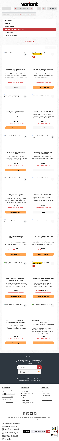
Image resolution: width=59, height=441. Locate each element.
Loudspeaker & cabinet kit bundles (14, 29)
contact (44, 391)
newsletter (45, 397)
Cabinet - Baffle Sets (10, 26)
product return (46, 395)
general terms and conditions (33, 380)
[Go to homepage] (29, 4)
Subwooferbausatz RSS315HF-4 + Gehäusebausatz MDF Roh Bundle (16, 321)
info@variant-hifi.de (7, 397)
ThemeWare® (41, 419)
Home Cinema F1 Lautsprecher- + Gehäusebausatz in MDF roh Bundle (15, 112)
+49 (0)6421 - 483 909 (8, 394)
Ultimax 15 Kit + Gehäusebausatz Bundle (15, 69)
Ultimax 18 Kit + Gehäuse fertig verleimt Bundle (43, 152)
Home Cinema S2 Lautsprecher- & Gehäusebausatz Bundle (15, 279)
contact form (9, 402)
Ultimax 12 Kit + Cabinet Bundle (43, 111)
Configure (26, 431)
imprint (24, 395)
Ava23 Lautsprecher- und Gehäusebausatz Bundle (16, 237)
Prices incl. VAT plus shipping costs (16, 82)
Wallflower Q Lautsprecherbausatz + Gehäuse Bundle (43, 69)
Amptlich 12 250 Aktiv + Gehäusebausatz (16, 194)
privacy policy (33, 378)
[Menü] (56, 427)
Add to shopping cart (43, 87)
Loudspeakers (8, 20)
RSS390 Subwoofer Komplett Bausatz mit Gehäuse (43, 321)
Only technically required (38, 431)
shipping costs (23, 417)
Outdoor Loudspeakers (11, 35)
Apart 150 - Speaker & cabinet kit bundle (15, 152)
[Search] (31, 8)
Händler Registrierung (47, 400)
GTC (24, 397)
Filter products (30, 41)
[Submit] (39, 367)
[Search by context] (16, 8)
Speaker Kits (8, 23)
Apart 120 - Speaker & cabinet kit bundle (43, 237)
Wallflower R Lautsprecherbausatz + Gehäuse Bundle (43, 279)
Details (16, 87)
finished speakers (9, 32)
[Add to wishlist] (25, 54)
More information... (6, 426)
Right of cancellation (28, 393)
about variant (26, 391)
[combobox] (24, 8)
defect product (46, 393)
